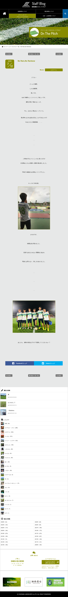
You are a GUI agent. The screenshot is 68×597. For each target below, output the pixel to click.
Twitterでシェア (50, 363)
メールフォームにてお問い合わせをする (50, 562)
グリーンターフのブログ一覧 (12, 46)
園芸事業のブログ (49, 11)
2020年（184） (4, 530)
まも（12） (7, 487)
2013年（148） (38, 539)
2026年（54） (4, 522)
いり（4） (7, 491)
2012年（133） (4, 542)
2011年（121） (38, 542)
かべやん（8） (8, 466)
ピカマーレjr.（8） (9, 474)
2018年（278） (4, 533)
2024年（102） (4, 524)
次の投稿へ (59, 54)
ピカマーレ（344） (9, 432)
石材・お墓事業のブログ (49, 16)
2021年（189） (38, 527)
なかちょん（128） (9, 445)
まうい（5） (8, 496)
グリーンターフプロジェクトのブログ (22, 16)
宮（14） (7, 479)
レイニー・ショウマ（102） (11, 440)
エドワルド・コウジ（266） (11, 427)
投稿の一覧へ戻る (35, 54)
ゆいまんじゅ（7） (9, 500)
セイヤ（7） (8, 508)
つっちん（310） (9, 436)
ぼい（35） (7, 462)
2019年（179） (38, 530)
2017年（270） (38, 533)
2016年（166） (4, 536)
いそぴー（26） (8, 470)
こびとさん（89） (9, 449)
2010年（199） (4, 544)
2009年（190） (38, 544)
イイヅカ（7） (8, 504)
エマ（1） (7, 513)
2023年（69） (38, 524)
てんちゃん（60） (9, 457)
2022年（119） (4, 527)
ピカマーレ (54, 70)
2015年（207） (38, 536)
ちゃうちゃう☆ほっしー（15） (12, 483)
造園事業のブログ (22, 11)
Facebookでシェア (21, 363)
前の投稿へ (9, 54)
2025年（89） (38, 522)
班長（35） (7, 423)
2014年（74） (4, 539)
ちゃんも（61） (8, 453)
